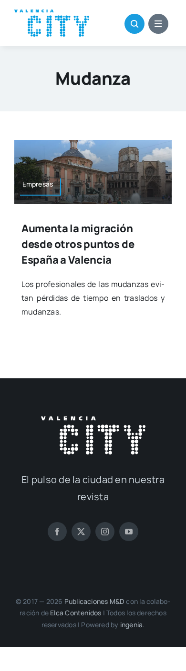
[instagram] (104, 531)
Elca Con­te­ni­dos (75, 612)
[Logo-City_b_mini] (93, 420)
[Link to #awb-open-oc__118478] (134, 24)
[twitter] (81, 531)
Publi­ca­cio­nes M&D (94, 601)
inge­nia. (132, 624)
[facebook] (57, 531)
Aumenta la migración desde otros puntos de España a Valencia (77, 244)
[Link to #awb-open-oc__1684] (158, 24)
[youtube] (128, 531)
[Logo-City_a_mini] (51, 13)
